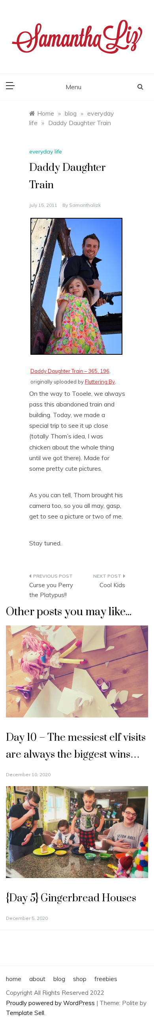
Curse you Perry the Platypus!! (51, 590)
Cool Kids (112, 585)
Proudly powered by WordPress (51, 1003)
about (37, 979)
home (13, 979)
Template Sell (25, 1013)
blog (59, 979)
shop (79, 979)
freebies (105, 979)
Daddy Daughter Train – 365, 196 (69, 371)
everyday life (45, 151)
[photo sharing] (76, 285)
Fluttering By (100, 381)
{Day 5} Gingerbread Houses (71, 898)
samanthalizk (85, 205)
